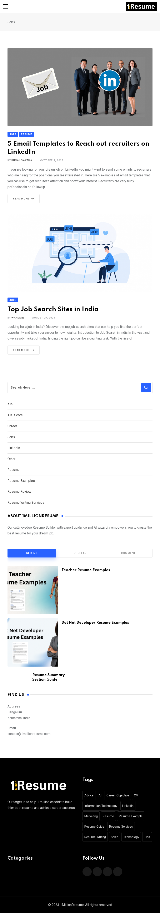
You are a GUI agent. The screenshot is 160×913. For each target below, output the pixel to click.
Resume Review (19, 491)
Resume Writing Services (26, 502)
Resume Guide (94, 826)
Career (12, 426)
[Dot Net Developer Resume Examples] (33, 642)
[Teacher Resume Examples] (33, 590)
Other (11, 459)
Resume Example (130, 816)
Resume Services (121, 826)
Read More (21, 198)
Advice (89, 795)
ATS (10, 404)
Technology (131, 837)
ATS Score (15, 415)
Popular (80, 553)
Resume (14, 470)
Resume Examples (21, 481)
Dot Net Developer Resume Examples (95, 623)
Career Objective (117, 795)
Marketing (91, 816)
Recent (31, 553)
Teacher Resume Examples (85, 570)
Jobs (11, 437)
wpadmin (17, 317)
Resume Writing (95, 837)
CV (136, 795)
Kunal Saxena (21, 160)
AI (100, 795)
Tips (147, 837)
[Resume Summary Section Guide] (18, 676)
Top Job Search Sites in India (53, 309)
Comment (128, 553)
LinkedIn (14, 448)
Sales (114, 837)
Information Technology (100, 806)
